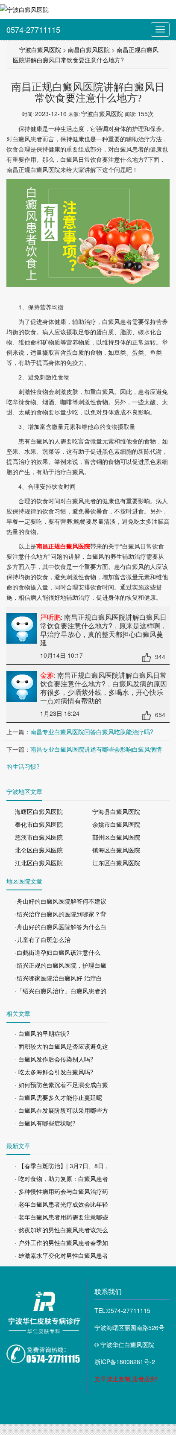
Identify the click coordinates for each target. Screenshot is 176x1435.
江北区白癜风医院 (39, 862)
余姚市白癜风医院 (116, 824)
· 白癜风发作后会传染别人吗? (54, 1059)
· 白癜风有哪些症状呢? (45, 1123)
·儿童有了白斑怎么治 (42, 939)
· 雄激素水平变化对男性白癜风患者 (61, 1255)
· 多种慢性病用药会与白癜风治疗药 (61, 1191)
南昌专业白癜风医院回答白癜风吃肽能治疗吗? (91, 731)
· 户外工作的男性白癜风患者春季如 (61, 1242)
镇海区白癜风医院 (116, 850)
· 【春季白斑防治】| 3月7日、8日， (62, 1165)
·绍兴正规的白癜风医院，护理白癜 (60, 965)
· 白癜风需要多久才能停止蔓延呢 (58, 1097)
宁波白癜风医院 (40, 49)
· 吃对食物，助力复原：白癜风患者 (61, 1178)
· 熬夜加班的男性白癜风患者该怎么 (61, 1229)
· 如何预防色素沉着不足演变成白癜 (61, 1084)
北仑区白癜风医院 (39, 850)
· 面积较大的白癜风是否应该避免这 (61, 1046)
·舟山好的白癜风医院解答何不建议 (60, 901)
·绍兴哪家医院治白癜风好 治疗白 (58, 978)
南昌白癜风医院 (89, 49)
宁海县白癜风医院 (116, 811)
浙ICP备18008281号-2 (124, 1361)
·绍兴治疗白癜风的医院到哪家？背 (60, 914)
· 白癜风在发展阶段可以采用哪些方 (61, 1110)
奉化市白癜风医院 (39, 824)
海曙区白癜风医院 (39, 811)
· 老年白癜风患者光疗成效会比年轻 (61, 1204)
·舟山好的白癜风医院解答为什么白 (60, 926)
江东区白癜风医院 (116, 862)
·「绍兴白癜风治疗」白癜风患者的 (60, 990)
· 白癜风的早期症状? (42, 1033)
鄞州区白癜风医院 (116, 837)
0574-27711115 (33, 29)
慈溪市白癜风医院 (39, 837)
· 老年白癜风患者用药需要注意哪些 (61, 1217)
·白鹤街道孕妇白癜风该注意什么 (57, 952)
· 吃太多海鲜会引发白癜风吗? (54, 1072)
